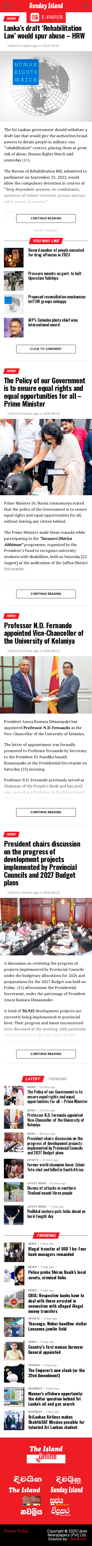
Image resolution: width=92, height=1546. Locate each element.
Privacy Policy (16, 1531)
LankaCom (77, 1539)
